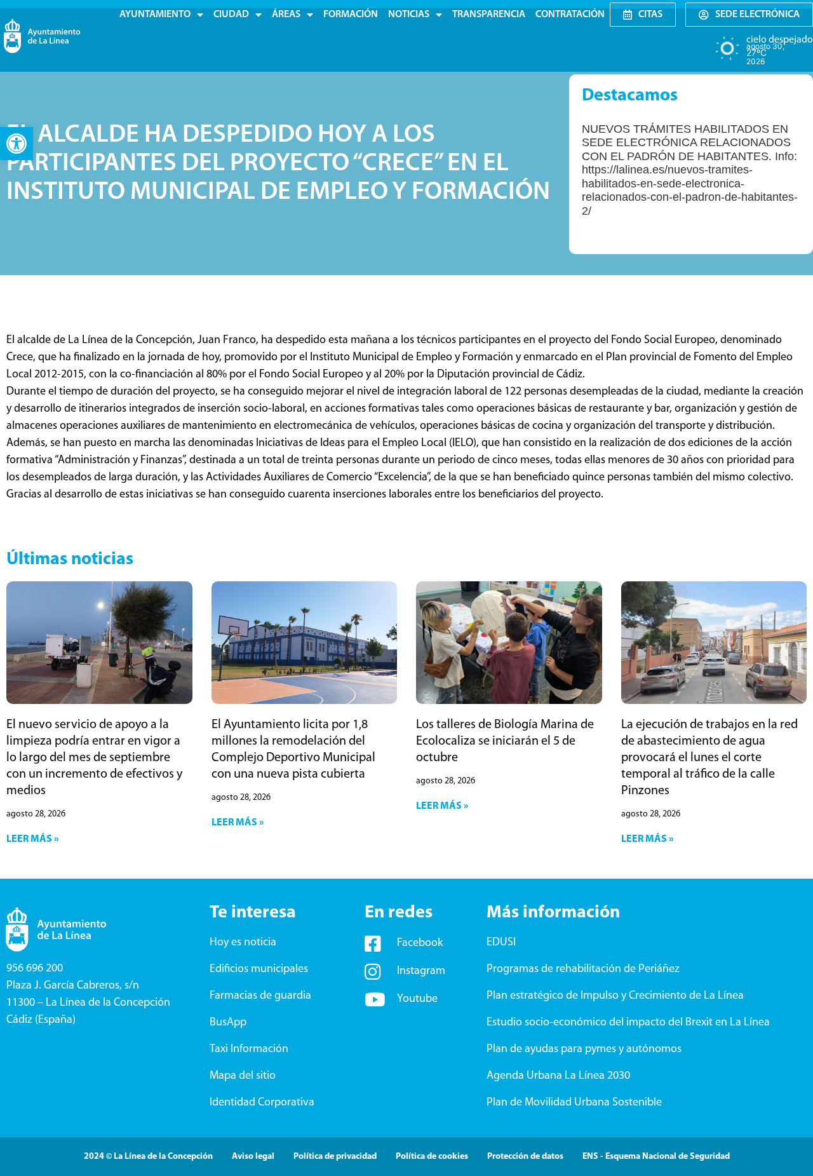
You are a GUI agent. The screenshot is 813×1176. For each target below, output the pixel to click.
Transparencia (488, 15)
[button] (16, 143)
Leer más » (32, 839)
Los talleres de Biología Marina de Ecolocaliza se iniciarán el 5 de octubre (505, 741)
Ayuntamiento (155, 15)
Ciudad (231, 15)
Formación (350, 15)
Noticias (408, 15)
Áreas (286, 15)
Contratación (570, 15)
